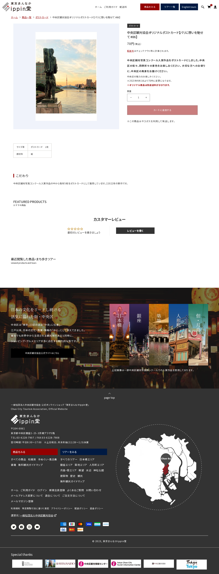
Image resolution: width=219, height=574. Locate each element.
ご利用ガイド (111, 6)
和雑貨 (32, 459)
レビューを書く (135, 231)
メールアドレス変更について (27, 495)
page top (109, 397)
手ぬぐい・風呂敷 (47, 459)
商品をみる (150, 6)
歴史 (73, 476)
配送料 (123, 6)
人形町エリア (96, 464)
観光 (80, 476)
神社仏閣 (98, 470)
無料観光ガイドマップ (30, 464)
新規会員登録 (57, 490)
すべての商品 (18, 459)
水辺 (88, 470)
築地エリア (81, 464)
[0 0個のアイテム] (209, 6)
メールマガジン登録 (22, 501)
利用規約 (15, 508)
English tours (189, 6)
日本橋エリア (87, 459)
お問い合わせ (93, 490)
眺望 (81, 470)
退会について (52, 495)
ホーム (98, 6)
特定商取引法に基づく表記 (35, 508)
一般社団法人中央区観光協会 (36, 515)
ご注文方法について (73, 495)
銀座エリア (66, 464)
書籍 (13, 464)
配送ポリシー (81, 508)
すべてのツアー (69, 459)
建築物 (64, 476)
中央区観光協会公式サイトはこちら (42, 353)
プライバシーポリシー (61, 508)
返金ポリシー (96, 508)
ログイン (42, 490)
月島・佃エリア (68, 470)
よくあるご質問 (75, 490)
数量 (129, 91)
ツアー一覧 (169, 6)
